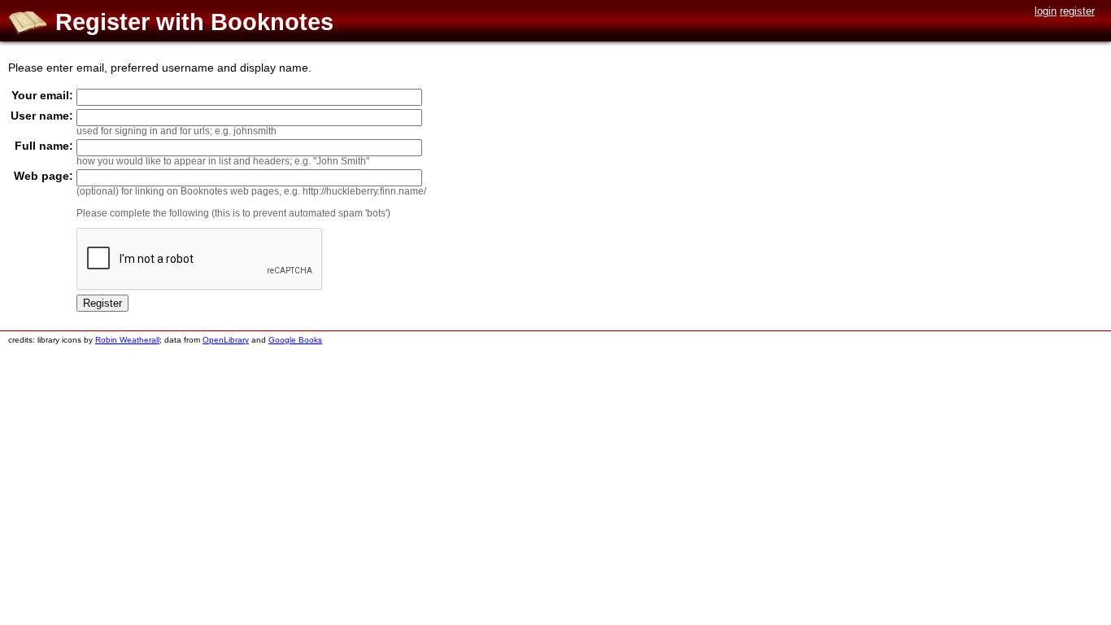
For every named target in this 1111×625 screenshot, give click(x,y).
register (1077, 11)
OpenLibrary (226, 339)
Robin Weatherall (127, 339)
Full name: (44, 145)
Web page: (43, 175)
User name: (42, 115)
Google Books (295, 339)
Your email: (42, 95)
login (1046, 11)
